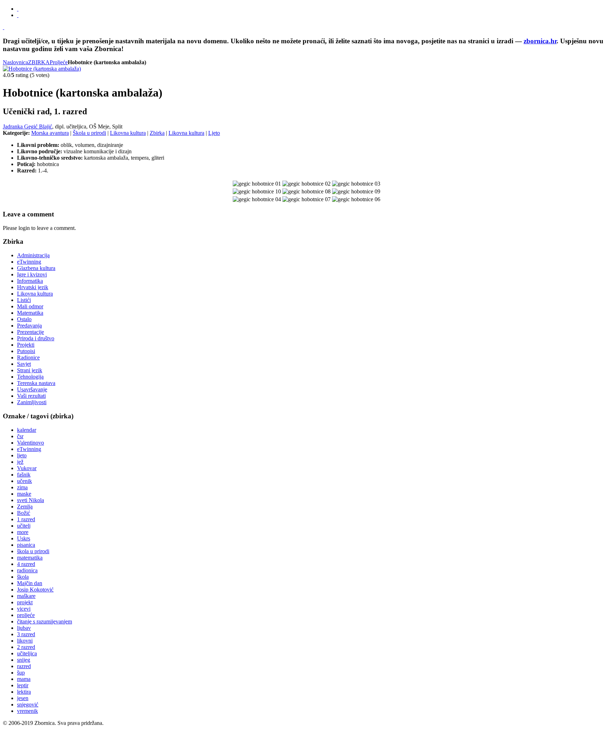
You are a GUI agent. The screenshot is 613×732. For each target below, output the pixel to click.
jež (20, 462)
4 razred (26, 564)
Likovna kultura (128, 133)
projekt (25, 602)
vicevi (24, 609)
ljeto (22, 455)
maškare (26, 596)
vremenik (27, 711)
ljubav (24, 628)
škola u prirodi (33, 551)
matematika (30, 558)
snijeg (23, 660)
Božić (23, 513)
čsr (20, 436)
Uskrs (23, 538)
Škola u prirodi (89, 133)
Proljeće (59, 62)
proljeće (26, 615)
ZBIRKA (39, 62)
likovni (25, 641)
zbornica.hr (540, 41)
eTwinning (29, 449)
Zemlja (25, 506)
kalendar (26, 430)
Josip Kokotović (35, 590)
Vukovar (27, 468)
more (22, 532)
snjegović (27, 704)
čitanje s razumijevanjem (44, 621)
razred (24, 666)
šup (21, 673)
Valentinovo (30, 443)
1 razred (26, 519)
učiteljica (27, 653)
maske (24, 494)
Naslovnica (15, 62)
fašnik (24, 475)
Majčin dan (29, 583)
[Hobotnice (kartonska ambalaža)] (42, 69)
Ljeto (214, 133)
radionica (27, 570)
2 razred (26, 647)
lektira (24, 692)
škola (23, 577)
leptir (22, 685)
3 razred (26, 634)
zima (22, 487)
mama (24, 679)
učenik (24, 481)
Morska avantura (50, 133)
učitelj (24, 526)
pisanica (26, 545)
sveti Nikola (30, 500)
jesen (22, 698)
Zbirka (157, 133)
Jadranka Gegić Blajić (27, 126)
